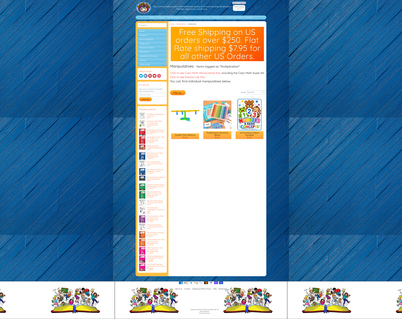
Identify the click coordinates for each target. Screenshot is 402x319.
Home (152, 17)
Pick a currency (239, 6)
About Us (178, 289)
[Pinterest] (150, 76)
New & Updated (174, 17)
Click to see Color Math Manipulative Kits (195, 73)
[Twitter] (141, 76)
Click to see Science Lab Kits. (187, 77)
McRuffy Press (203, 309)
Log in (235, 3)
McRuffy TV (218, 17)
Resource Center (203, 17)
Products (161, 17)
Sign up (242, 3)
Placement (222, 289)
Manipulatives (180, 24)
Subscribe (145, 99)
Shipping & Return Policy (201, 289)
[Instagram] (159, 76)
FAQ (214, 289)
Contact (249, 17)
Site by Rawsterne (204, 311)
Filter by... (177, 92)
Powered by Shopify (204, 313)
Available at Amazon (234, 17)
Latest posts (153, 64)
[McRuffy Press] (143, 8)
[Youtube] (154, 76)
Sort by (243, 92)
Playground (189, 17)
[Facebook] (145, 76)
